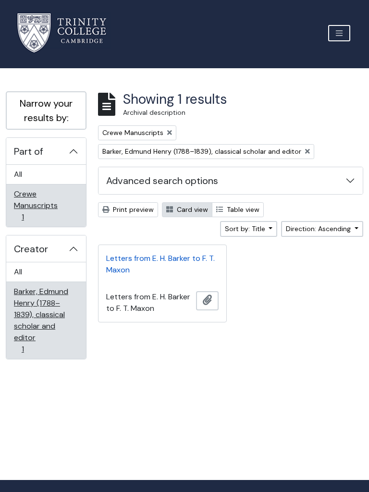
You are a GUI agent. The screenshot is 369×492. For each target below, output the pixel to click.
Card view (191, 209)
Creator (31, 249)
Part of (28, 151)
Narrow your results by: (46, 110)
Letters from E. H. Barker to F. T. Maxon (160, 264)
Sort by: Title (246, 228)
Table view (242, 209)
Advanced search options (162, 180)
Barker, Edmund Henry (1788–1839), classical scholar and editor (40, 320)
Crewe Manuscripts (35, 205)
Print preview (132, 209)
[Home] (67, 33)
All (18, 174)
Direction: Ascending (319, 228)
